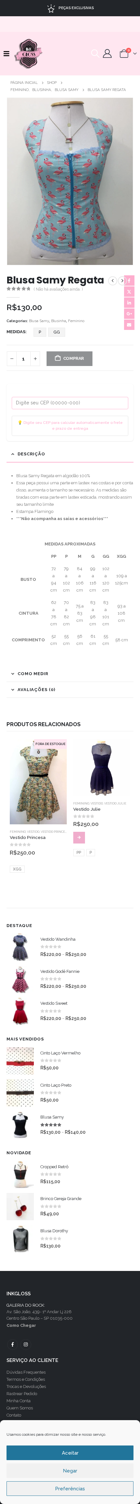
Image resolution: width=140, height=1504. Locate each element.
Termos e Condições (26, 1379)
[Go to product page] (101, 767)
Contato (14, 1415)
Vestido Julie (115, 803)
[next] (122, 280)
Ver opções (79, 838)
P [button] (40, 332)
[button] (8, 53)
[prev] (112, 280)
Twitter (129, 291)
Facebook (129, 280)
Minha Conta (19, 1400)
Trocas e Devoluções (26, 1386)
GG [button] (56, 332)
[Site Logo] (29, 53)
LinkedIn (129, 302)
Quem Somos (20, 1408)
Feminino (76, 321)
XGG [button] (17, 869)
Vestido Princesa (55, 831)
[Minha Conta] (107, 53)
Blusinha (58, 321)
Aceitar (70, 1453)
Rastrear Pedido (22, 1393)
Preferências (70, 1489)
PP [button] (79, 852)
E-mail (129, 325)
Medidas (16, 331)
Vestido (33, 831)
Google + (129, 313)
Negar (70, 1471)
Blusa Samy (39, 321)
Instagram (25, 1344)
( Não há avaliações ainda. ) (58, 289)
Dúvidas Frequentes (26, 1372)
